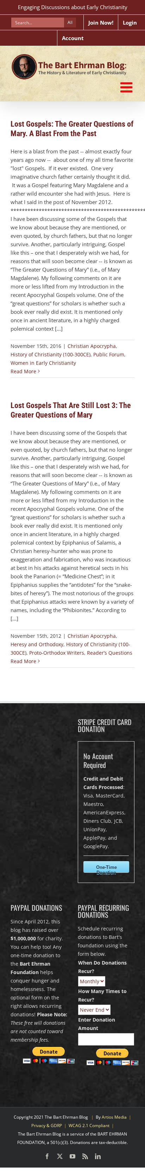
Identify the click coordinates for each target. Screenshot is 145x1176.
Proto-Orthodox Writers (56, 652)
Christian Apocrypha (92, 346)
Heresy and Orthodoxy (37, 644)
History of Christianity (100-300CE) (50, 354)
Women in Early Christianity (43, 363)
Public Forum (108, 354)
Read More (23, 371)
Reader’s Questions (109, 652)
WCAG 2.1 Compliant (89, 1126)
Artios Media (114, 1117)
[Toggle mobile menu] (127, 87)
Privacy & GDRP (46, 1126)
